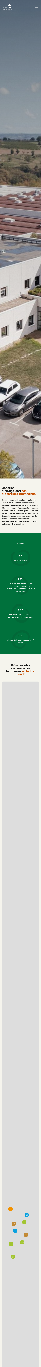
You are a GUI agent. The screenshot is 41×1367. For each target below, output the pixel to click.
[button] (22, 1242)
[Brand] (7, 7)
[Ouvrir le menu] (36, 7)
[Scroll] (20, 473)
